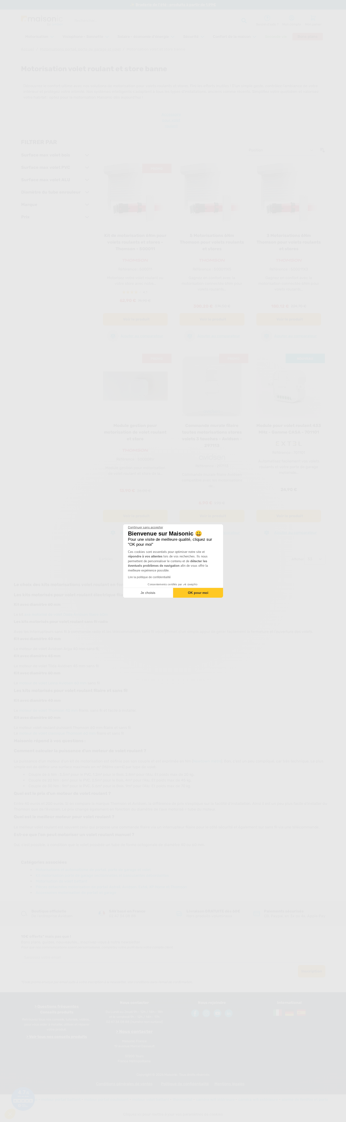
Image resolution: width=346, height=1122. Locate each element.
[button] (10, 1114)
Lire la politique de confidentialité (149, 577)
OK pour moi (198, 593)
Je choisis (148, 593)
